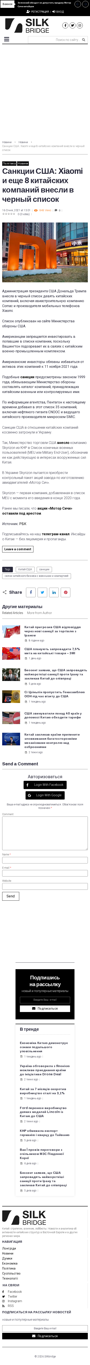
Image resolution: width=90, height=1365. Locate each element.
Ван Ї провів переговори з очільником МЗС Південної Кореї (42, 1154)
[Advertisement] (45, 91)
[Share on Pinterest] (65, 592)
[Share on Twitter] (42, 592)
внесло (63, 443)
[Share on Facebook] (31, 592)
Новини (7, 142)
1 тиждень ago (37, 701)
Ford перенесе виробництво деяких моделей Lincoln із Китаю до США (43, 1112)
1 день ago (35, 658)
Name (6, 854)
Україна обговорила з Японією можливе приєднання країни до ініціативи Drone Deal (45, 1070)
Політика (9, 163)
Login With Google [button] (48, 795)
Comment (8, 814)
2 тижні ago (36, 752)
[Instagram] (80, 25)
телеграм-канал (55, 534)
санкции (27, 377)
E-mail (6, 867)
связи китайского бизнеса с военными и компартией (36, 575)
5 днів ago (35, 683)
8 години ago (36, 640)
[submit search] (83, 39)
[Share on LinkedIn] (54, 592)
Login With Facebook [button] (48, 784)
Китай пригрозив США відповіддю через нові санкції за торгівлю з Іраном (52, 631)
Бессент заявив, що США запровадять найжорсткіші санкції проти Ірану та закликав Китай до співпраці (55, 674)
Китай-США (25, 569)
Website (6, 880)
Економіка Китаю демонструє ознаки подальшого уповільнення (44, 1047)
